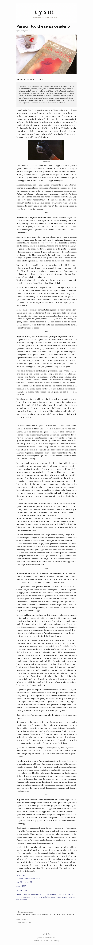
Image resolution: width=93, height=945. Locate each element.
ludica (31, 912)
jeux (55, 914)
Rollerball (34, 89)
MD (19, 31)
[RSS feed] (49, 934)
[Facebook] (46, 934)
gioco (34, 914)
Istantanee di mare (24, 922)
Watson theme (38, 941)
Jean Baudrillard (47, 914)
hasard (39, 914)
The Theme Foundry (52, 941)
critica (26, 912)
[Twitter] (44, 934)
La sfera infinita (21, 919)
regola (63, 914)
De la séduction (27, 914)
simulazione (70, 914)
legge (58, 914)
